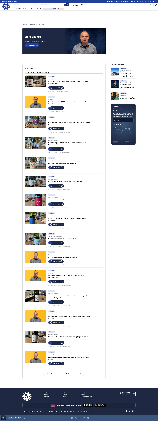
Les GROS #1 (74, 5)
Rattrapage (46, 394)
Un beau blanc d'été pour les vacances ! (62, 163)
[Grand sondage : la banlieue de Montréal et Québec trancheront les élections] (115, 84)
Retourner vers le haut (75, 374)
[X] (156, 1)
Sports (64, 396)
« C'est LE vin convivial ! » (57, 200)
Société (64, 392)
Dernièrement (29, 72)
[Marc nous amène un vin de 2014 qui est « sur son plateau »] (35, 122)
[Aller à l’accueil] (6, 6)
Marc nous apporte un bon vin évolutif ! (62, 239)
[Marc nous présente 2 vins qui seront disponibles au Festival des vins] (35, 143)
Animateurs (46, 396)
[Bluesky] (153, 1)
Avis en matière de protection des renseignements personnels (122, 134)
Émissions (46, 392)
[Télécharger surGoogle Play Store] (100, 405)
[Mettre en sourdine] (145, 418)
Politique (64, 394)
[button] (72, 418)
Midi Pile (64, 111)
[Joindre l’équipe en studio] (82, 5)
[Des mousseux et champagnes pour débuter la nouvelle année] (35, 357)
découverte (61, 8)
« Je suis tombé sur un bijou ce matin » (62, 257)
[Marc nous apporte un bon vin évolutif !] (35, 239)
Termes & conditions (27, 411)
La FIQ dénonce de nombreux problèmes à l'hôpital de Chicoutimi (127, 75)
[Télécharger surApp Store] (88, 405)
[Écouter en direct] (65, 5)
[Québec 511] (134, 395)
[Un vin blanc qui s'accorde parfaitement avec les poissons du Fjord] (35, 316)
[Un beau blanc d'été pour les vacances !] (35, 163)
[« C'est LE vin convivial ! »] (35, 200)
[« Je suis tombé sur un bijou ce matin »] (35, 257)
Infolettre (83, 392)
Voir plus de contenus (54, 374)
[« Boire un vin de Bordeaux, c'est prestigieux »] (35, 181)
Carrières (79, 411)
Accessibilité (59, 411)
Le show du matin (63, 91)
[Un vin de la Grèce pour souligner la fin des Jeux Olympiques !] (35, 275)
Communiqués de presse (70, 411)
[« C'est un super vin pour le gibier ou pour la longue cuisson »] (35, 218)
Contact (82, 394)
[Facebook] (150, 1)
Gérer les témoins (50, 411)
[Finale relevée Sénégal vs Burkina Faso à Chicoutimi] (115, 96)
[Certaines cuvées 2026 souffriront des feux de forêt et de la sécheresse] (35, 102)
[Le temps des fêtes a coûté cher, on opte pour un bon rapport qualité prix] (35, 337)
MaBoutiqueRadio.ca (86, 396)
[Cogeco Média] (125, 394)
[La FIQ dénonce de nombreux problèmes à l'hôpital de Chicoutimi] (115, 72)
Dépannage (42, 411)
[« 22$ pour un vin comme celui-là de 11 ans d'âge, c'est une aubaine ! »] (35, 81)
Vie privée (36, 411)
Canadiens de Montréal (50, 8)
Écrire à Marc (33, 45)
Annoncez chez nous (88, 411)
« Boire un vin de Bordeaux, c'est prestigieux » (65, 181)
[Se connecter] (155, 5)
